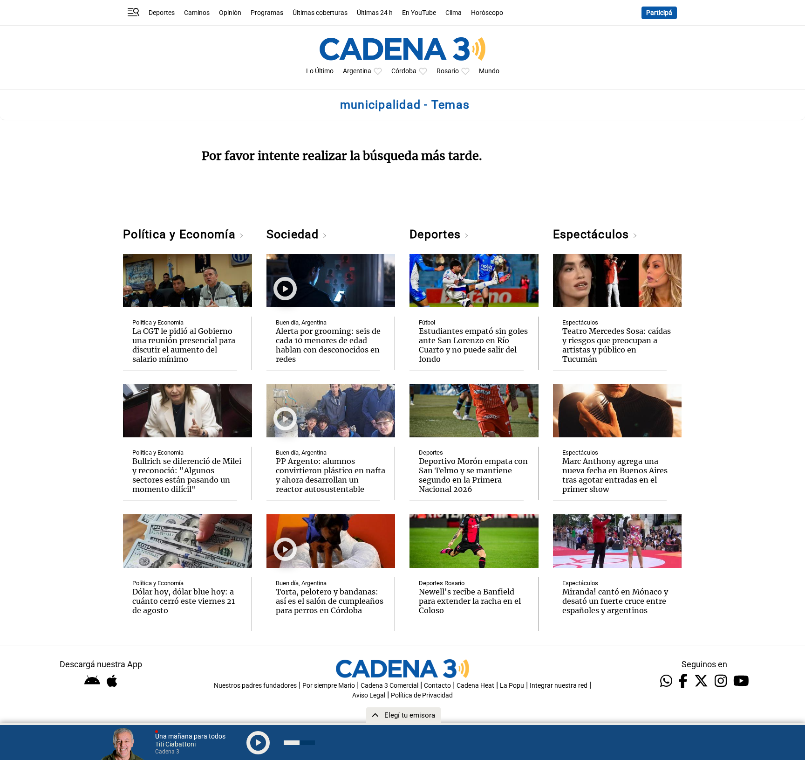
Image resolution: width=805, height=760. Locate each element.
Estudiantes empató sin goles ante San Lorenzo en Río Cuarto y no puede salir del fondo (473, 345)
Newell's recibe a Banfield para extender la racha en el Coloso (470, 601)
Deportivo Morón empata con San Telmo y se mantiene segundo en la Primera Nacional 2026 (473, 475)
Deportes (162, 13)
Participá (659, 13)
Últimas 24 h (375, 13)
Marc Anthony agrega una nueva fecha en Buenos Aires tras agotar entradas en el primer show (615, 475)
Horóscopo (487, 13)
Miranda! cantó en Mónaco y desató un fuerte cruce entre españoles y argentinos (615, 601)
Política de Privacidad (422, 695)
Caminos (197, 13)
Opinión (230, 13)
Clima (453, 13)
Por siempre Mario (328, 686)
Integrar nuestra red (558, 686)
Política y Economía (181, 234)
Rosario (448, 71)
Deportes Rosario (441, 583)
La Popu (512, 686)
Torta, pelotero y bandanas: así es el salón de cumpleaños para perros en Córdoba (329, 601)
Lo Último (320, 71)
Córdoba (403, 71)
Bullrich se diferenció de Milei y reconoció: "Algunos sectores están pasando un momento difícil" (186, 475)
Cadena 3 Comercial (389, 686)
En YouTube (419, 13)
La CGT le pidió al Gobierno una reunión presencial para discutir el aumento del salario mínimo (183, 345)
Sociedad (294, 234)
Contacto (437, 686)
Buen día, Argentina (301, 322)
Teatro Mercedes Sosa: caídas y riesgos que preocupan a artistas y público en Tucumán (616, 345)
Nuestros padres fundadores (255, 686)
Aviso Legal (368, 695)
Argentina (357, 71)
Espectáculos (593, 234)
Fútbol (427, 322)
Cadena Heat (475, 686)
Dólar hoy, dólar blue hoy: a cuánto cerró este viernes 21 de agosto (183, 601)
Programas (267, 13)
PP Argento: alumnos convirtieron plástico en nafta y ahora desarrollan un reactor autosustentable (330, 475)
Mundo (489, 71)
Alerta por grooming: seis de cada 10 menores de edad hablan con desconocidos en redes (328, 345)
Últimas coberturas (320, 13)
